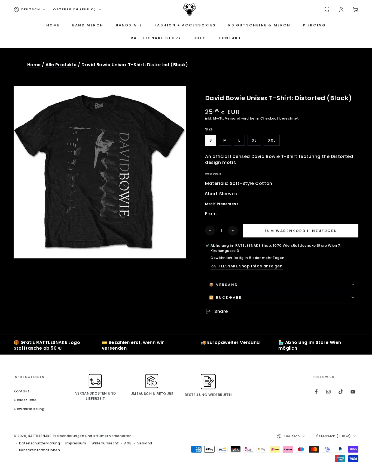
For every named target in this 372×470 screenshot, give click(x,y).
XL (256, 142)
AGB (128, 443)
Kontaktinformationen (39, 450)
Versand (232, 118)
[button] (327, 10)
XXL (274, 142)
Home (34, 65)
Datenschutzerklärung (39, 443)
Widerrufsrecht (105, 443)
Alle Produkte (61, 65)
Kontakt (21, 391)
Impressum (75, 443)
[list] (186, 345)
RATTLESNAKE (39, 436)
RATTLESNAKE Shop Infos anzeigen (247, 266)
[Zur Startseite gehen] (189, 9)
